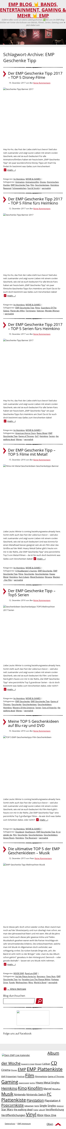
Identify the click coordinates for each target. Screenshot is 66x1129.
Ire (19, 979)
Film (32, 185)
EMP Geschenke (45, 570)
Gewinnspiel (24, 1083)
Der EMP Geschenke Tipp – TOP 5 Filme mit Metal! (31, 452)
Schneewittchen (19, 188)
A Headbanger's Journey (26, 570)
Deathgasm (30, 831)
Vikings (19, 439)
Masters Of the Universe (23, 707)
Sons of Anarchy (49, 707)
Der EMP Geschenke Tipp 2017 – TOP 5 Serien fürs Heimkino (35, 326)
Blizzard (38, 1064)
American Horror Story (25, 433)
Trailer (35, 1110)
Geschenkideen (44, 704)
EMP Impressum (24, 1123)
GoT (37, 436)
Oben (50, 1124)
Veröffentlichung (55, 1109)
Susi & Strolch (33, 188)
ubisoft (42, 1109)
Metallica (56, 1089)
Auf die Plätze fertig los (25, 976)
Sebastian (29, 1105)
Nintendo (20, 1094)
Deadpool (19, 831)
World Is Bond (40, 982)
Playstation (35, 1100)
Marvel (47, 1088)
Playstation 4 (52, 1100)
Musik (7, 1094)
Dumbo (6, 185)
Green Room (8, 838)
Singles (52, 1105)
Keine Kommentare (41, 83)
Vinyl (31, 1114)
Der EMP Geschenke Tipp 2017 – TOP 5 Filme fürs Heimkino (35, 201)
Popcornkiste (12, 1105)
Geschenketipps (42, 185)
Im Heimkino (19, 179)
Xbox (40, 1115)
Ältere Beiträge (16, 988)
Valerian (40, 310)
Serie (36, 1105)
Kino (22, 1088)
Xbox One (50, 1115)
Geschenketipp (41, 574)
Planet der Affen (17, 310)
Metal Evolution (37, 577)
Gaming (9, 1082)
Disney (43, 182)
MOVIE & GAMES (33, 179)
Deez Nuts (51, 976)
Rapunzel (7, 188)
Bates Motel (42, 433)
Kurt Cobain (24, 577)
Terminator (31, 310)
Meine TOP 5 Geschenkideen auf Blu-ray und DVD (33, 723)
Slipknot (60, 1106)
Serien (52, 436)
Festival (21, 1076)
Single (43, 1105)
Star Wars (7, 1109)
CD (54, 1063)
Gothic (32, 1083)
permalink (46, 188)
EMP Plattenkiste (44, 1069)
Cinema (5, 1070)
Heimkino (54, 185)
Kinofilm (35, 1088)
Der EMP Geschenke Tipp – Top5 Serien (31, 593)
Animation (20, 182)
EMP (22, 1069)
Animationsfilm (32, 182)
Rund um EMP (31, 973)
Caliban (46, 1063)
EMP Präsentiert (9, 1076)
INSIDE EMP (18, 973)
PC (49, 1094)
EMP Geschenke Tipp (20, 185)
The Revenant (31, 838)
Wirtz (30, 982)
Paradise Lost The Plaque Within (36, 979)
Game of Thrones (26, 436)
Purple (12, 982)
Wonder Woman (52, 310)
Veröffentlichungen (13, 1115)
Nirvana (48, 577)
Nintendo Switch (36, 1094)
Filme (37, 307)
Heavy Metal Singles (48, 1082)
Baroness (41, 976)
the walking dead (23, 1109)
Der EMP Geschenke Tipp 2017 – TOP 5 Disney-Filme (35, 75)
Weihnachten (21, 982)
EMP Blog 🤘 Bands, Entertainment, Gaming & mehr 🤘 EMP (33, 10)
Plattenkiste (13, 1100)
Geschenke (29, 574)
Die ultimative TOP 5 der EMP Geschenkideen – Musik (34, 851)
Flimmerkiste (41, 1076)
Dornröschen (53, 182)
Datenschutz (10, 1123)
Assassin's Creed (27, 1064)
